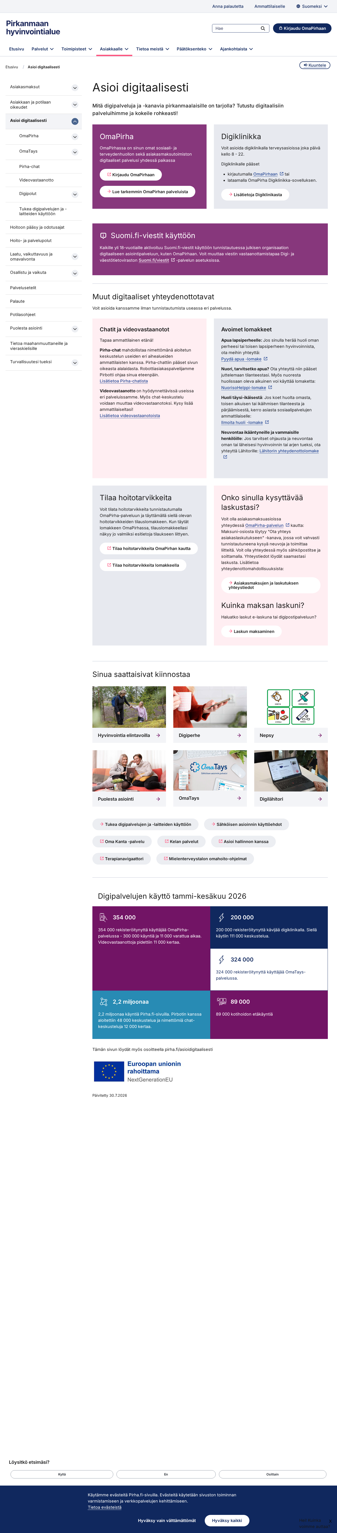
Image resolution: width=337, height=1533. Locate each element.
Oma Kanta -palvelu (124, 841)
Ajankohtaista (234, 49)
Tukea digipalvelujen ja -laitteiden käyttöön (43, 211)
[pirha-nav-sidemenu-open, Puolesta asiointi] (75, 329)
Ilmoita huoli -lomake (242, 422)
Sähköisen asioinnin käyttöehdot (248, 824)
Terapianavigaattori (124, 858)
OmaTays (28, 151)
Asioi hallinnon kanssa (245, 841)
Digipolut (27, 193)
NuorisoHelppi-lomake (243, 387)
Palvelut (40, 49)
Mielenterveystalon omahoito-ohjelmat (207, 858)
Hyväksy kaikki (227, 1520)
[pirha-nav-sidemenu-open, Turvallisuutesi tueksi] (75, 362)
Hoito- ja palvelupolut (31, 240)
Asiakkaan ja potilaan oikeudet (30, 105)
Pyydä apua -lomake (241, 359)
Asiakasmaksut (25, 86)
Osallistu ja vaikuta (28, 272)
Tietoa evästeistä (105, 1507)
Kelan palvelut (183, 841)
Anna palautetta (227, 6)
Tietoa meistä (150, 49)
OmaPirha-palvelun (264, 525)
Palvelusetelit (23, 287)
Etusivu (16, 49)
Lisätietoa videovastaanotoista (130, 415)
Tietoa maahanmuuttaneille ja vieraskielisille (39, 346)
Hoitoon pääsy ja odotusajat (37, 227)
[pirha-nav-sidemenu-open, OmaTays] (75, 152)
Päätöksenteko (192, 49)
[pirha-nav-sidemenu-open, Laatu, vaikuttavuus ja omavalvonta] (75, 256)
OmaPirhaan (265, 174)
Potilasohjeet (23, 314)
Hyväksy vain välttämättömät (167, 1520)
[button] (62, 1474)
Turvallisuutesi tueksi (31, 361)
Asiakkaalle (112, 49)
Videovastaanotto (36, 180)
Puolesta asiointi (26, 328)
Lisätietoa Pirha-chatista (124, 381)
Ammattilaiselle (269, 6)
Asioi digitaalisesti (28, 120)
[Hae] (263, 28)
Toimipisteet (74, 49)
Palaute (17, 301)
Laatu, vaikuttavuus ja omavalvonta (31, 256)
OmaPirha (29, 135)
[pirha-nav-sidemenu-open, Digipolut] (75, 194)
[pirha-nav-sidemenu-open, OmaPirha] (75, 136)
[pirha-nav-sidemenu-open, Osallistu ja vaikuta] (75, 273)
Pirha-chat (29, 166)
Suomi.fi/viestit (154, 260)
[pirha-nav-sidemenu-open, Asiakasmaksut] (75, 87)
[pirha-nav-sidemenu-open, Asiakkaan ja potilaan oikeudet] (75, 104)
